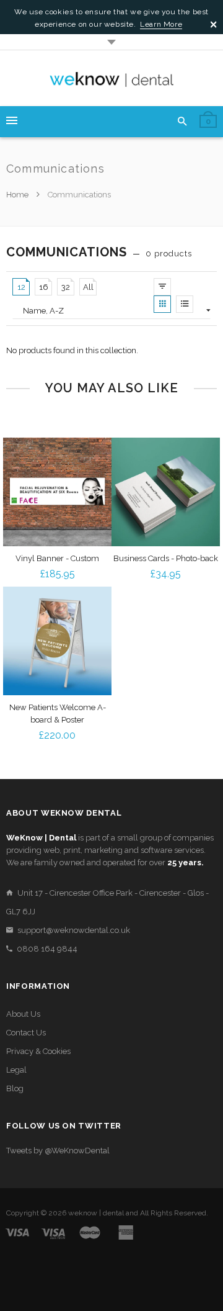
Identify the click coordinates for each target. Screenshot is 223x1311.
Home (18, 194)
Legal (16, 1069)
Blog (15, 1088)
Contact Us (26, 1032)
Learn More (161, 24)
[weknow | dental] (111, 78)
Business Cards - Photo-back (165, 558)
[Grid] (162, 304)
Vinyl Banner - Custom (57, 558)
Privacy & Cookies (38, 1051)
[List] (184, 304)
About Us (23, 1014)
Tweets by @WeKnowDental (58, 1150)
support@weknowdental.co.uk (73, 930)
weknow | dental (96, 1213)
